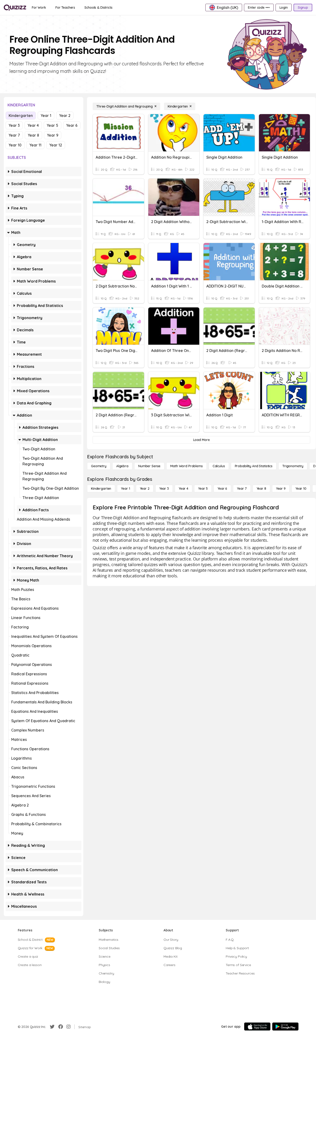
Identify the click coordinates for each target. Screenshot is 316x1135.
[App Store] (257, 1026)
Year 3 (14, 125)
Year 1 (46, 115)
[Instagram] (68, 1026)
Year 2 (64, 115)
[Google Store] (285, 1026)
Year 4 (33, 125)
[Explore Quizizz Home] (15, 7)
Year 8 (33, 135)
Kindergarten (21, 115)
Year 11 (35, 145)
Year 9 (52, 135)
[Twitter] (52, 1026)
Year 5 (52, 125)
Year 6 (71, 125)
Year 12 (55, 145)
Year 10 (15, 145)
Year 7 (14, 135)
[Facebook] (60, 1026)
